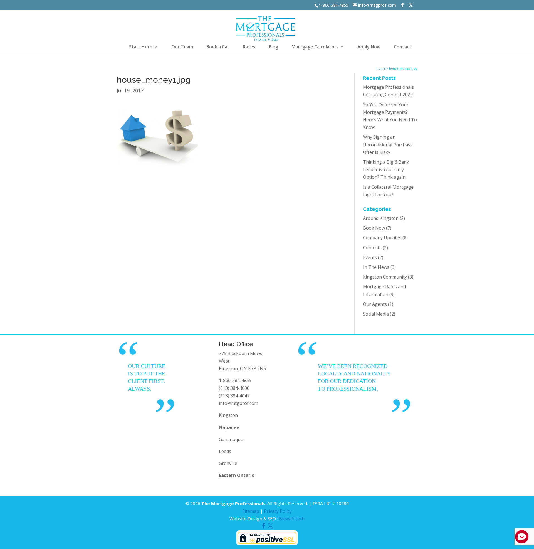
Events (370, 257)
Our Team (182, 47)
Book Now (374, 228)
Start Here (140, 47)
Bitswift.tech (292, 519)
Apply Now (368, 47)
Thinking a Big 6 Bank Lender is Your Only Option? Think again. (386, 169)
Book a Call (217, 47)
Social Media (376, 314)
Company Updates (382, 238)
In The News (376, 267)
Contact (402, 47)
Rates (249, 47)
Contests (372, 248)
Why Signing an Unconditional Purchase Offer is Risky (388, 144)
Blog (273, 47)
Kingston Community (385, 277)
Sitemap (250, 511)
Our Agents (375, 304)
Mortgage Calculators (314, 47)
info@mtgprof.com (238, 403)
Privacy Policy (278, 511)
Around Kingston (381, 218)
